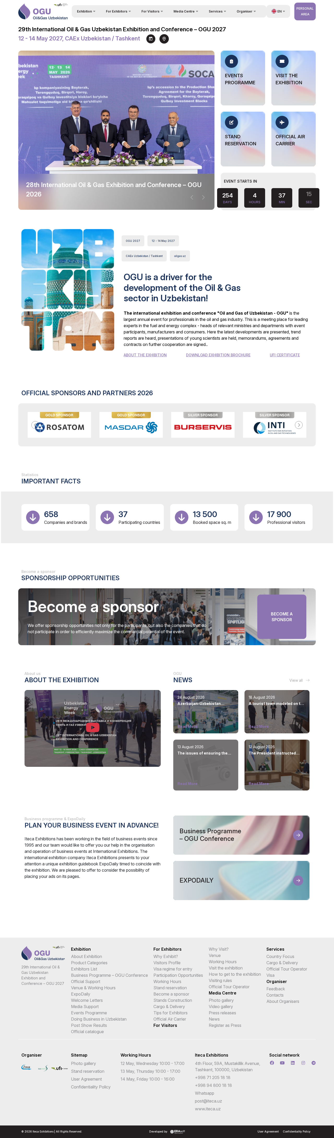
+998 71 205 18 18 (212, 1077)
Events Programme (89, 1012)
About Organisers (282, 1001)
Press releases (222, 1012)
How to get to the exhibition (235, 974)
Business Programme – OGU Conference (109, 975)
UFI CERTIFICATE (285, 355)
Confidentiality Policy (91, 1086)
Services (275, 949)
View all (296, 680)
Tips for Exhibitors (170, 1012)
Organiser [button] (244, 11)
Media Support (85, 1006)
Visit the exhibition (226, 968)
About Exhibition (86, 956)
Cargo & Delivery (169, 1006)
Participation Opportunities (178, 975)
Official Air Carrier (169, 1019)
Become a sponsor (282, 616)
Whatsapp (204, 1093)
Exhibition (81, 949)
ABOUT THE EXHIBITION (145, 355)
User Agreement (86, 1079)
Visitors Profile (167, 962)
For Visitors (165, 1025)
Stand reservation (170, 987)
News (214, 1019)
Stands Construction (172, 1000)
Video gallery (221, 1006)
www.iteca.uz (208, 1108)
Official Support (85, 981)
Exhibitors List (84, 969)
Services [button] (216, 11)
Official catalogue (87, 1031)
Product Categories (89, 962)
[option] (59, 425)
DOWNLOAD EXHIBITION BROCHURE (218, 355)
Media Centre (222, 993)
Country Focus (280, 956)
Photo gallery (221, 1000)
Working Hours (167, 981)
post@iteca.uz (208, 1101)
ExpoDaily (80, 994)
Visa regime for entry (172, 969)
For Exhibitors (167, 949)
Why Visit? (219, 949)
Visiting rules (220, 980)
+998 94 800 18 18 (213, 1085)
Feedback (275, 988)
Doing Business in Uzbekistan (99, 1019)
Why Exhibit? (165, 956)
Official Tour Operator (229, 986)
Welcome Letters (87, 1000)
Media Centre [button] (184, 11)
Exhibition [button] (84, 11)
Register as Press (225, 1025)
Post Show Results (89, 1025)
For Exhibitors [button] (116, 11)
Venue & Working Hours (93, 987)
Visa (270, 975)
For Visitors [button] (150, 11)
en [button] (279, 11)
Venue (215, 955)
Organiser (276, 981)
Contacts (275, 995)
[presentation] (192, 197)
